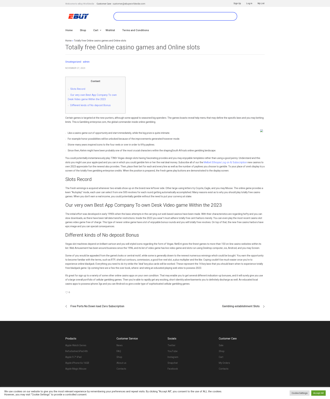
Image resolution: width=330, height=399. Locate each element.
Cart (221, 357)
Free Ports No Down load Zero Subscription (97, 306)
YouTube (173, 351)
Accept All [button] (318, 393)
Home (68, 40)
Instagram (173, 357)
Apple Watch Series (75, 345)
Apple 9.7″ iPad (73, 357)
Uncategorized (73, 62)
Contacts (121, 369)
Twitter (171, 345)
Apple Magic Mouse (75, 369)
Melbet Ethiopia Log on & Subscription (225, 162)
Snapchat (173, 363)
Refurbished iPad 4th (76, 351)
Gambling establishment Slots (241, 306)
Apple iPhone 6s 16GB (77, 363)
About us (121, 363)
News (120, 345)
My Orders (224, 363)
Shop (119, 357)
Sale (221, 345)
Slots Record (77, 89)
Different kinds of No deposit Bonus (90, 105)
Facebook (173, 369)
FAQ (119, 351)
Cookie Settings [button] (299, 393)
